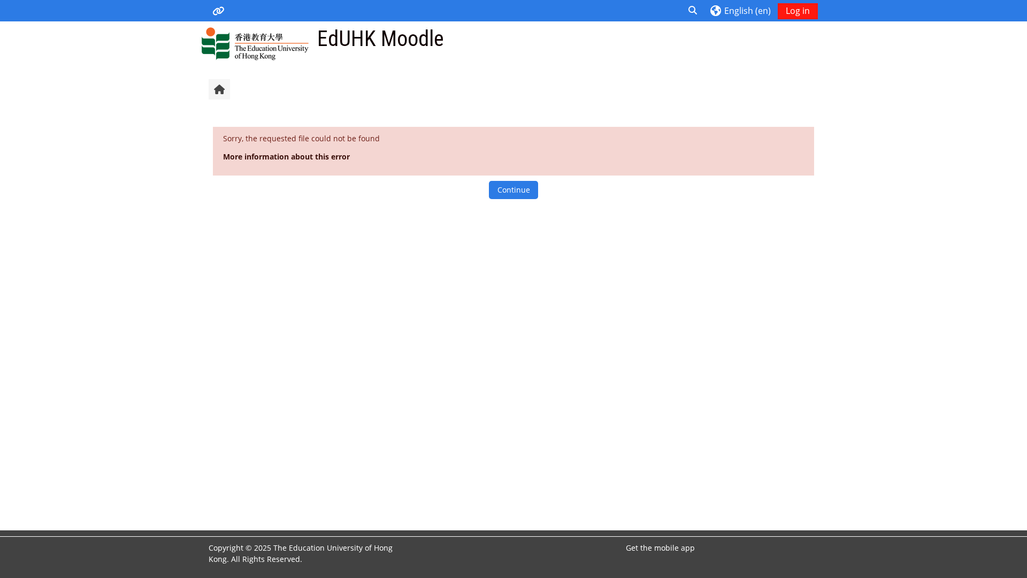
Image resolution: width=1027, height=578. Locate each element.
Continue (513, 190)
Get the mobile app (660, 548)
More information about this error (286, 156)
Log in (798, 11)
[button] (692, 10)
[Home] (255, 43)
